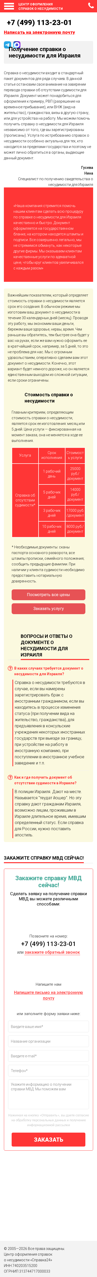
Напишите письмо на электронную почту (48, 995)
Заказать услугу (48, 608)
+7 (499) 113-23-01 (91, 7)
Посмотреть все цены (48, 594)
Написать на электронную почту (39, 32)
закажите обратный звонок (52, 952)
